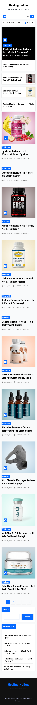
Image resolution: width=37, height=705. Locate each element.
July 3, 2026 (9, 55)
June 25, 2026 (8, 593)
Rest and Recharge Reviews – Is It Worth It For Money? (18, 51)
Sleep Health (7, 45)
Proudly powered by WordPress (13, 698)
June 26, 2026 (8, 488)
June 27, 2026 (8, 382)
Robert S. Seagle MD (23, 55)
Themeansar (18, 701)
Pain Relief (5, 476)
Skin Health (5, 318)
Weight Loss (6, 147)
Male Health (6, 221)
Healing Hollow (18, 5)
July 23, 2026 (7, 180)
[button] (28, 17)
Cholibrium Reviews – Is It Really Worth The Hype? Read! (12, 93)
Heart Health (6, 274)
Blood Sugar (6, 423)
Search (6, 609)
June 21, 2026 (8, 158)
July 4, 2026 (7, 286)
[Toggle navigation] (17, 16)
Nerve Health (6, 370)
